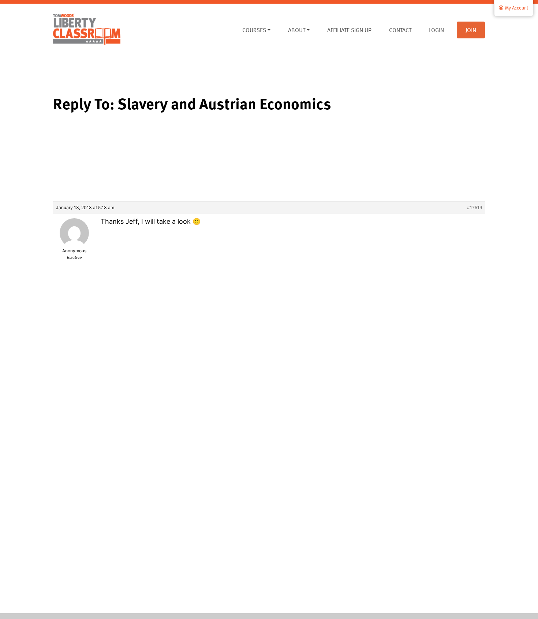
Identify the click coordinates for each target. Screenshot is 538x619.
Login (436, 30)
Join (471, 30)
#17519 (474, 207)
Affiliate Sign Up (349, 30)
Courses (254, 30)
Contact (400, 30)
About (296, 30)
